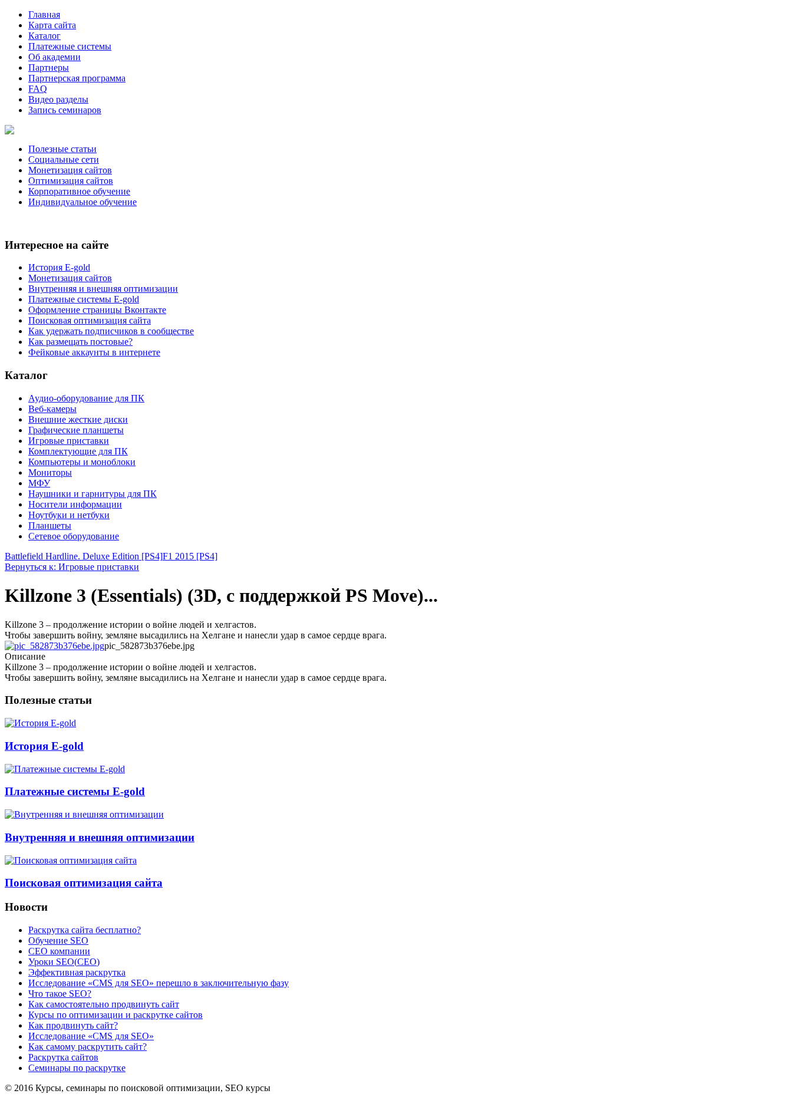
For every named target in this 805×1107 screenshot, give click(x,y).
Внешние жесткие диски (78, 419)
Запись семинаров (64, 110)
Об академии (54, 57)
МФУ (39, 483)
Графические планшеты (76, 430)
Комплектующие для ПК (78, 451)
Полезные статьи (62, 149)
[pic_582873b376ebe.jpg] (54, 646)
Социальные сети (63, 159)
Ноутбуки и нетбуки (69, 515)
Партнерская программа (77, 78)
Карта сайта (52, 25)
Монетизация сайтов (70, 170)
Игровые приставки (68, 441)
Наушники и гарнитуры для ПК (92, 494)
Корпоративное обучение (79, 191)
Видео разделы (58, 99)
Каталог (44, 36)
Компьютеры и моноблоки (82, 462)
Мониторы (50, 472)
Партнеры (48, 67)
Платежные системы (69, 46)
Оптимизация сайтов (70, 181)
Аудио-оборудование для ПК (86, 398)
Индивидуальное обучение (82, 202)
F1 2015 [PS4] (190, 556)
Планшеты (49, 525)
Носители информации (75, 504)
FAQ (37, 89)
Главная (44, 14)
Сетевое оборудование (73, 536)
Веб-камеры (52, 409)
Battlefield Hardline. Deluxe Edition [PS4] (84, 556)
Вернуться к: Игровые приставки (72, 567)
